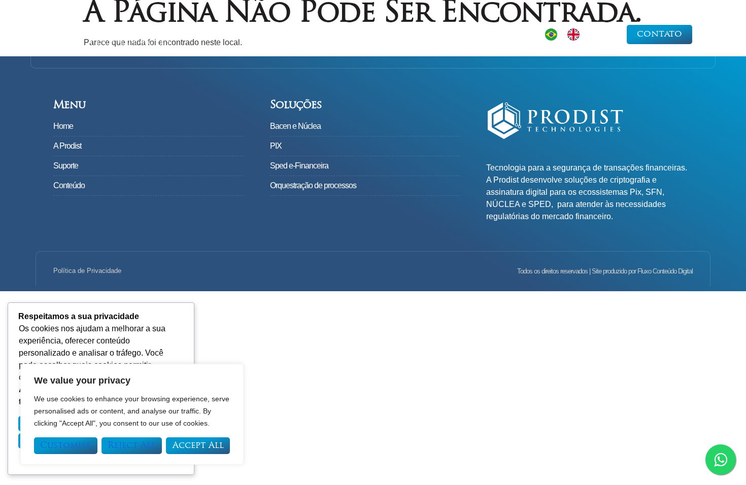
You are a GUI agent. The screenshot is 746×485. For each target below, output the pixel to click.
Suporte (420, 37)
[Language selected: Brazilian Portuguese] (567, 34)
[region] (132, 414)
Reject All (132, 445)
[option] (576, 34)
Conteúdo (483, 37)
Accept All (198, 445)
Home (228, 37)
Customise (65, 445)
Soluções (347, 37)
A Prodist (284, 37)
